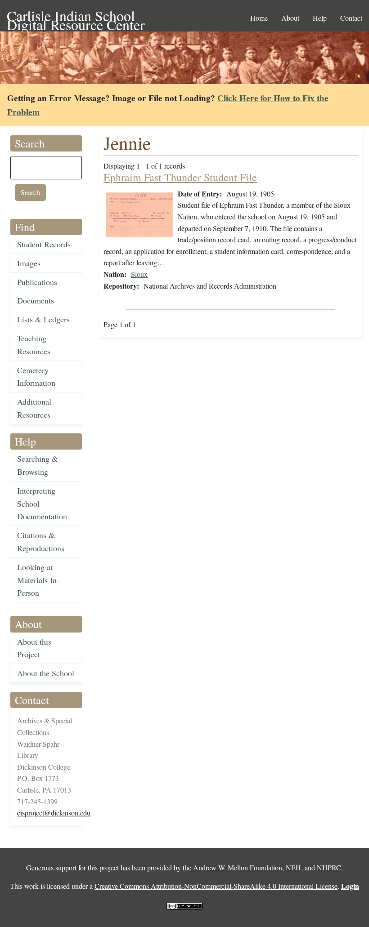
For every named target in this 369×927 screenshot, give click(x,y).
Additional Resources (34, 408)
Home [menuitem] (259, 17)
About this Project (34, 648)
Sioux (139, 274)
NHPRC (329, 867)
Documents (35, 300)
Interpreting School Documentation (42, 503)
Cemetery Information (36, 376)
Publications (37, 281)
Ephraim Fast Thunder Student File (180, 177)
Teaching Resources (33, 345)
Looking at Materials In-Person (38, 580)
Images (28, 263)
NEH (293, 867)
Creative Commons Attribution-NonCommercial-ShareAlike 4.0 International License (216, 886)
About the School (45, 673)
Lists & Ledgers (43, 319)
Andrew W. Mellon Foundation (237, 867)
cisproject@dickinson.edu (53, 812)
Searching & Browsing (37, 465)
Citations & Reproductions (40, 541)
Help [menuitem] (320, 17)
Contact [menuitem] (351, 17)
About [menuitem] (290, 17)
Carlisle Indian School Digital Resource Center (76, 16)
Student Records (44, 244)
